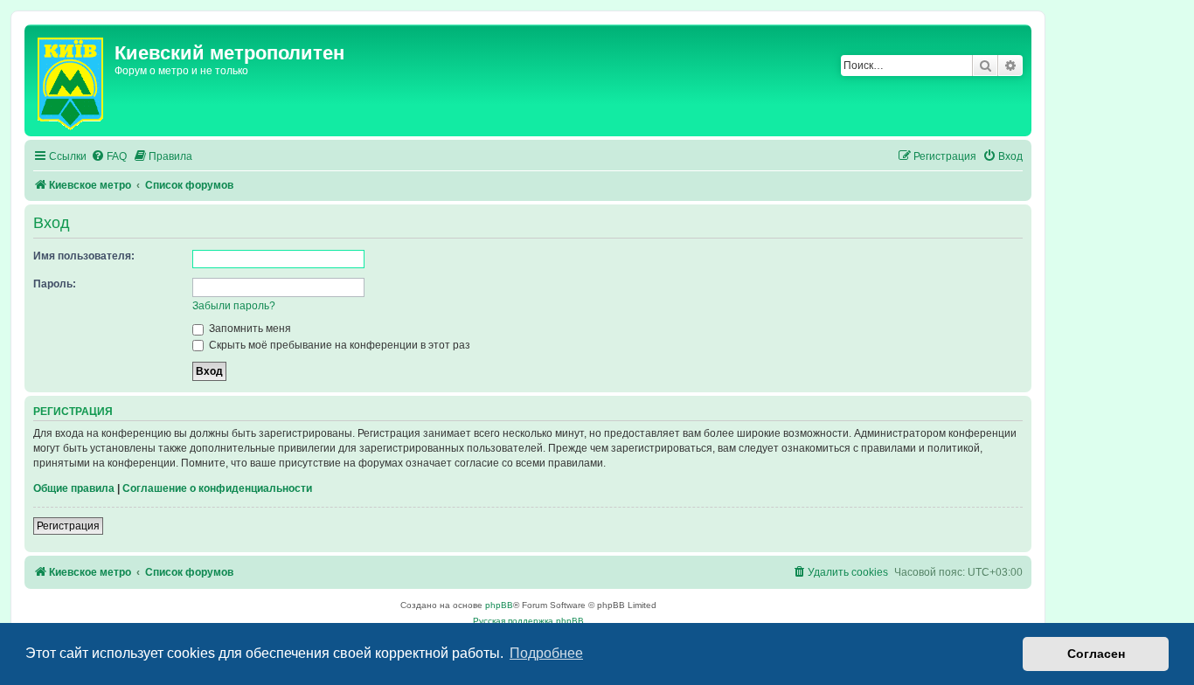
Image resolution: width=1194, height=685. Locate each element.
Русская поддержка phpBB (528, 621)
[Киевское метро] (72, 80)
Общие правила (74, 488)
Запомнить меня (248, 328)
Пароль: (54, 284)
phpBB (499, 605)
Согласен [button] (1096, 654)
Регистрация (68, 526)
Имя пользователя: (84, 256)
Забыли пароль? (233, 306)
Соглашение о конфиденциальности (217, 488)
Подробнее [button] (546, 653)
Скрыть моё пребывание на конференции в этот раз (338, 345)
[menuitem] (109, 157)
